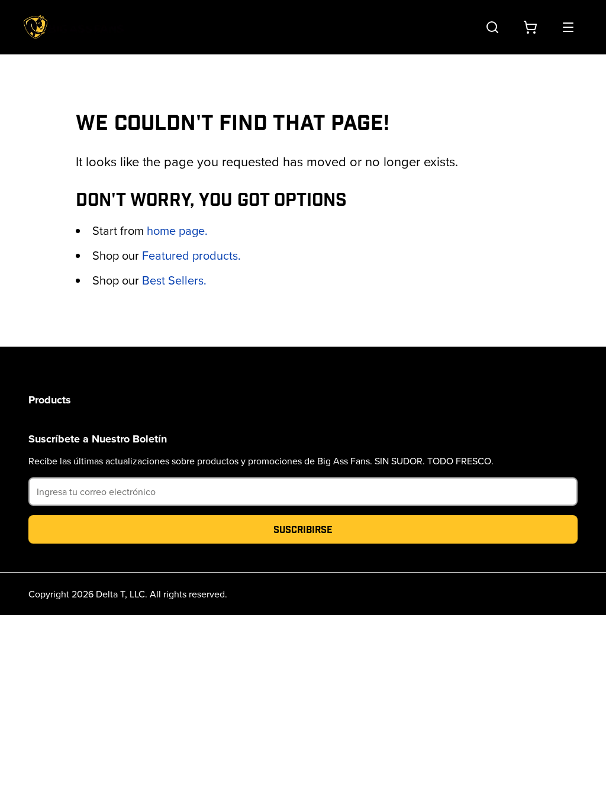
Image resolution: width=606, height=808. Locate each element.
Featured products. (191, 255)
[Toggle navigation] (568, 27)
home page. (177, 230)
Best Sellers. (174, 280)
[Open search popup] (492, 27)
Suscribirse (303, 529)
